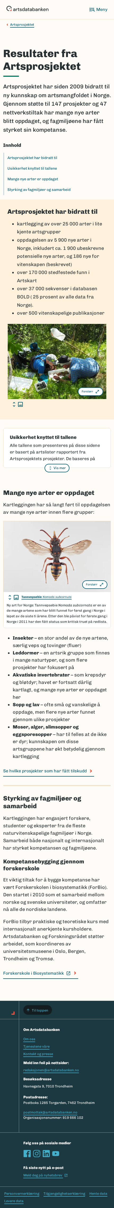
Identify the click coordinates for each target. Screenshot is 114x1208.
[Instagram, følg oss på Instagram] (36, 1153)
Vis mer (60, 468)
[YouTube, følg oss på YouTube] (55, 1153)
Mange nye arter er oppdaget (32, 179)
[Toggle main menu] (98, 9)
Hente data (98, 1194)
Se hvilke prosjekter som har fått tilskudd (45, 770)
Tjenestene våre (36, 1046)
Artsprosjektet (22, 25)
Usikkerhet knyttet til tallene (32, 168)
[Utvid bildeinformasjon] (18, 404)
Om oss (29, 1039)
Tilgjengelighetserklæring (64, 1194)
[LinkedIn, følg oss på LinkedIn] (46, 1153)
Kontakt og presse (38, 1054)
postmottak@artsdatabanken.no (50, 1112)
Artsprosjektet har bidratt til (32, 158)
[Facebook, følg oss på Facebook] (27, 1153)
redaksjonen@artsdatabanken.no (51, 1070)
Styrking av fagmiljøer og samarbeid (39, 189)
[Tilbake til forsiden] (27, 9)
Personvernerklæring (21, 1194)
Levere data (14, 1201)
